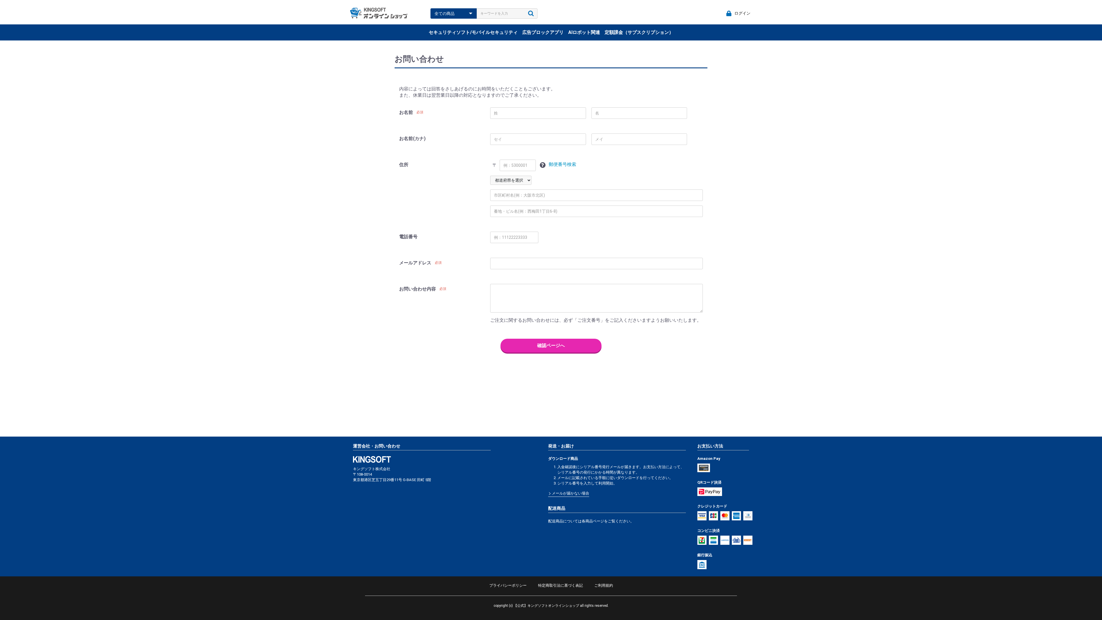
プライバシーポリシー (508, 585)
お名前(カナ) (412, 138)
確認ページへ (551, 345)
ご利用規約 (603, 585)
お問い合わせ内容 (417, 289)
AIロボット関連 (584, 32)
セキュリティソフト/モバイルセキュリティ (473, 32)
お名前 (406, 112)
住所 (403, 164)
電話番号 (408, 236)
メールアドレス (415, 263)
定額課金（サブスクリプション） (639, 32)
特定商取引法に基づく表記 (560, 585)
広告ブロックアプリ (543, 32)
